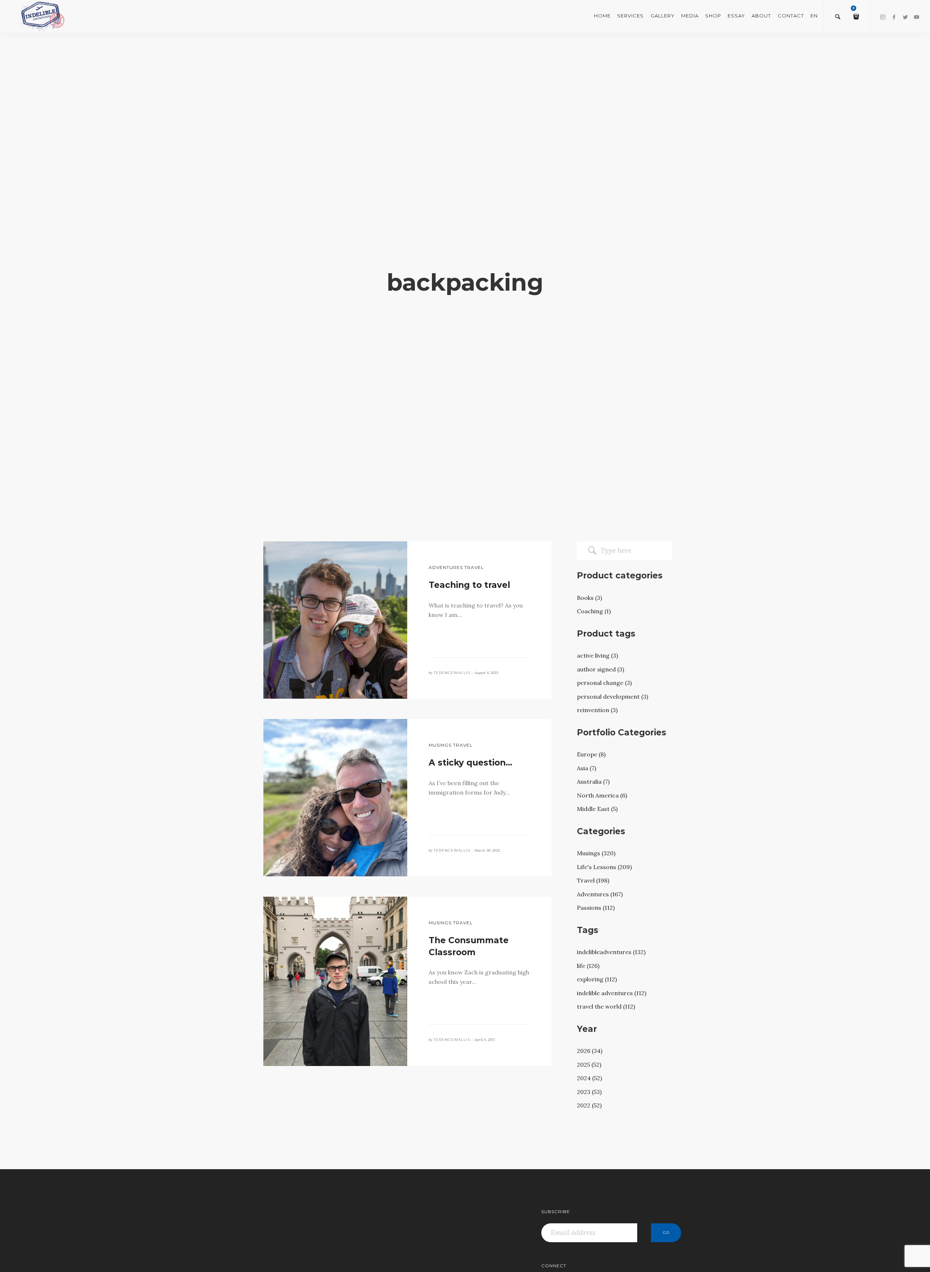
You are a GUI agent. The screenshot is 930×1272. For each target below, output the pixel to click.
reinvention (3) (597, 710)
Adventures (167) (600, 894)
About (761, 16)
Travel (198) (593, 880)
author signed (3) (600, 669)
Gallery (663, 16)
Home (602, 16)
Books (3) (589, 597)
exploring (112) (597, 979)
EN (814, 16)
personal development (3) (612, 696)
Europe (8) (591, 754)
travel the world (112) (606, 1006)
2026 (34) (589, 1050)
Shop (713, 16)
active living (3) (597, 655)
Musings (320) (596, 853)
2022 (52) (589, 1105)
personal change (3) (604, 682)
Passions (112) (596, 907)
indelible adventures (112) (611, 993)
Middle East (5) (597, 808)
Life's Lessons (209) (604, 867)
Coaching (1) (594, 611)
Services (630, 16)
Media (690, 16)
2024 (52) (589, 1078)
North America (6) (602, 795)
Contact (791, 16)
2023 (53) (589, 1091)
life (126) (588, 965)
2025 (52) (589, 1064)
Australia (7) (593, 781)
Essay (736, 16)
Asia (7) (586, 768)
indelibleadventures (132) (611, 952)
